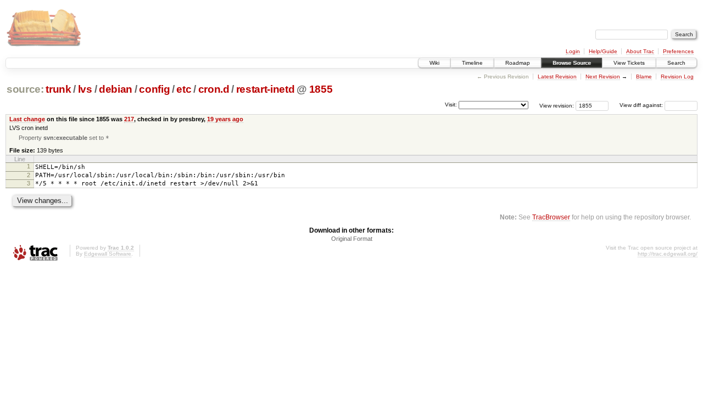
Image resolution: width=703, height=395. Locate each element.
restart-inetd (265, 89)
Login (573, 51)
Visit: (451, 104)
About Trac (640, 51)
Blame (644, 77)
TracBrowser (551, 217)
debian (115, 89)
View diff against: (642, 105)
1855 (321, 89)
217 (129, 119)
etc (183, 89)
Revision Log (677, 77)
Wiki (434, 63)
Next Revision (602, 77)
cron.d (214, 89)
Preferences (678, 51)
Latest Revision (557, 77)
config (154, 89)
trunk (58, 89)
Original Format (351, 238)
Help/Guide (603, 51)
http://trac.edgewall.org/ (668, 254)
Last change (27, 119)
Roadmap (517, 63)
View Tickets (629, 63)
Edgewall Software (107, 254)
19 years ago (225, 119)
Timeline (472, 63)
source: (25, 89)
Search (676, 63)
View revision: (556, 105)
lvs (85, 89)
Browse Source (572, 63)
